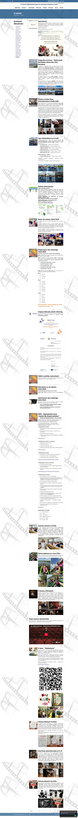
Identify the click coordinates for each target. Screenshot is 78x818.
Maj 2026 (17, 30)
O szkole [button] (23, 7)
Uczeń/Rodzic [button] (31, 7)
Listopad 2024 (18, 52)
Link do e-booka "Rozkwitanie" (43, 664)
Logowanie (61, 1)
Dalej (58, 811)
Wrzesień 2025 (18, 39)
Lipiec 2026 (18, 27)
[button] (12, 1)
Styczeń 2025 (18, 49)
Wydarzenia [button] (17, 7)
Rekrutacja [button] (50, 7)
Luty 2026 (17, 34)
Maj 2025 (17, 44)
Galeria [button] (56, 7)
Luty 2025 (17, 48)
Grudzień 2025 (18, 35)
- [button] (28, 814)
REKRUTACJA (60, 392)
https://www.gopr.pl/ (41, 449)
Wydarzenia (16, 15)
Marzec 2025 (18, 46)
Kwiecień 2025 (18, 45)
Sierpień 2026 (18, 26)
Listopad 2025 (18, 36)
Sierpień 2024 (18, 55)
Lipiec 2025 (18, 41)
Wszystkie (17, 57)
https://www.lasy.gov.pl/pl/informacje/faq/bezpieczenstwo (48, 471)
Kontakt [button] (61, 7)
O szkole (22, 15)
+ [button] (26, 814)
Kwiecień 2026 (18, 31)
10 (55, 811)
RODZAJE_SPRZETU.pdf (48, 202)
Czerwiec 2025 (18, 43)
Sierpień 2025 (18, 40)
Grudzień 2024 (18, 50)
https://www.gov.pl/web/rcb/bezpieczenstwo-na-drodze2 (48, 459)
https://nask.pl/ (41, 507)
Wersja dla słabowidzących (20, 814)
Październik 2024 (19, 53)
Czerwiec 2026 (18, 29)
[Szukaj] (58, 1)
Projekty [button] (45, 7)
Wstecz (31, 811)
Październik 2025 (19, 37)
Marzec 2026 (18, 32)
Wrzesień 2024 (18, 54)
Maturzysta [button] (38, 7)
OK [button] (75, 815)
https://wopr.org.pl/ (41, 438)
